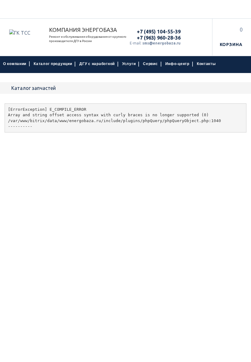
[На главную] (6, 88)
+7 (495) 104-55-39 (159, 31)
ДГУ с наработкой (97, 64)
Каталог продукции (53, 64)
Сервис (150, 64)
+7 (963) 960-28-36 (159, 37)
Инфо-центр (177, 64)
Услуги (129, 64)
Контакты (206, 64)
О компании (14, 64)
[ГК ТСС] (24, 32)
